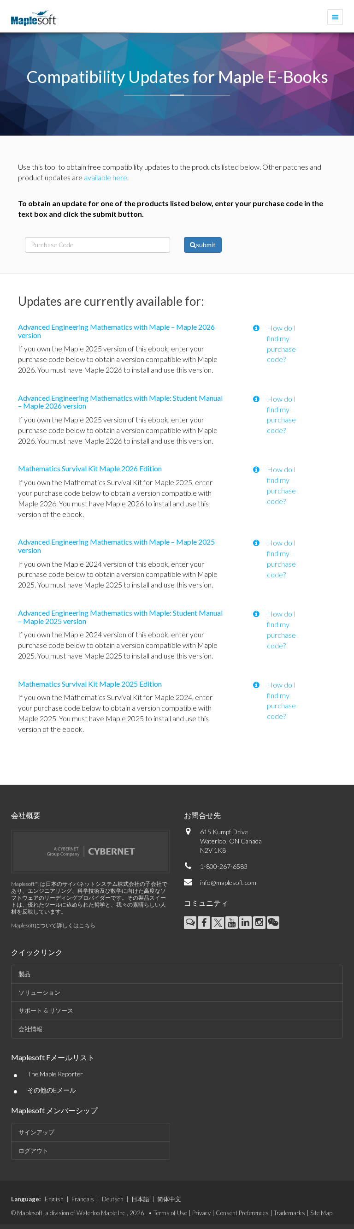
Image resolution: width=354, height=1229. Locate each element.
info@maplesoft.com (228, 882)
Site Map (321, 1213)
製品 (24, 974)
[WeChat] (273, 922)
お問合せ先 (202, 815)
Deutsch (113, 1199)
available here (105, 177)
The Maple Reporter (55, 1074)
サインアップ (36, 1132)
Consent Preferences (242, 1213)
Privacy (201, 1213)
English (54, 1199)
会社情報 (30, 1029)
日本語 (140, 1199)
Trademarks (289, 1213)
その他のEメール (51, 1090)
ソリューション (39, 992)
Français (82, 1199)
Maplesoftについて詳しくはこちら (53, 925)
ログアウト (33, 1150)
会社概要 (26, 815)
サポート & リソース (45, 1010)
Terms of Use (170, 1213)
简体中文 (169, 1199)
